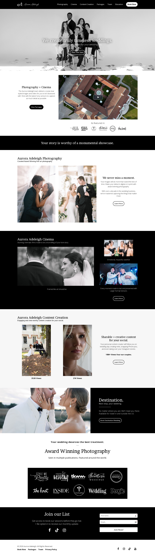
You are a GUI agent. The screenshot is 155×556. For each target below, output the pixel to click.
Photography (62, 4)
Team (109, 4)
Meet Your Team (77, 52)
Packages (100, 4)
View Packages (36, 107)
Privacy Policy (51, 550)
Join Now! (118, 529)
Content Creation (87, 4)
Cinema (74, 4)
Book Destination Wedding (110, 420)
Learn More (118, 203)
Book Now (132, 4)
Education (119, 4)
